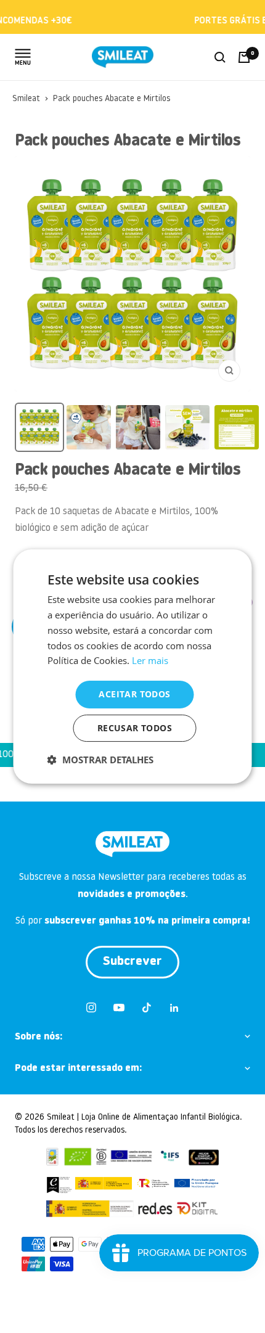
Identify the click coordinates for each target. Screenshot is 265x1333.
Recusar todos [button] (134, 728)
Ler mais (150, 660)
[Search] (220, 57)
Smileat (26, 99)
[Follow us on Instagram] (91, 1008)
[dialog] (133, 666)
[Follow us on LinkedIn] (174, 1008)
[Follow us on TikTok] (146, 1008)
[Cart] (244, 57)
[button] (100, 759)
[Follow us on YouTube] (118, 1008)
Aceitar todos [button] (134, 694)
